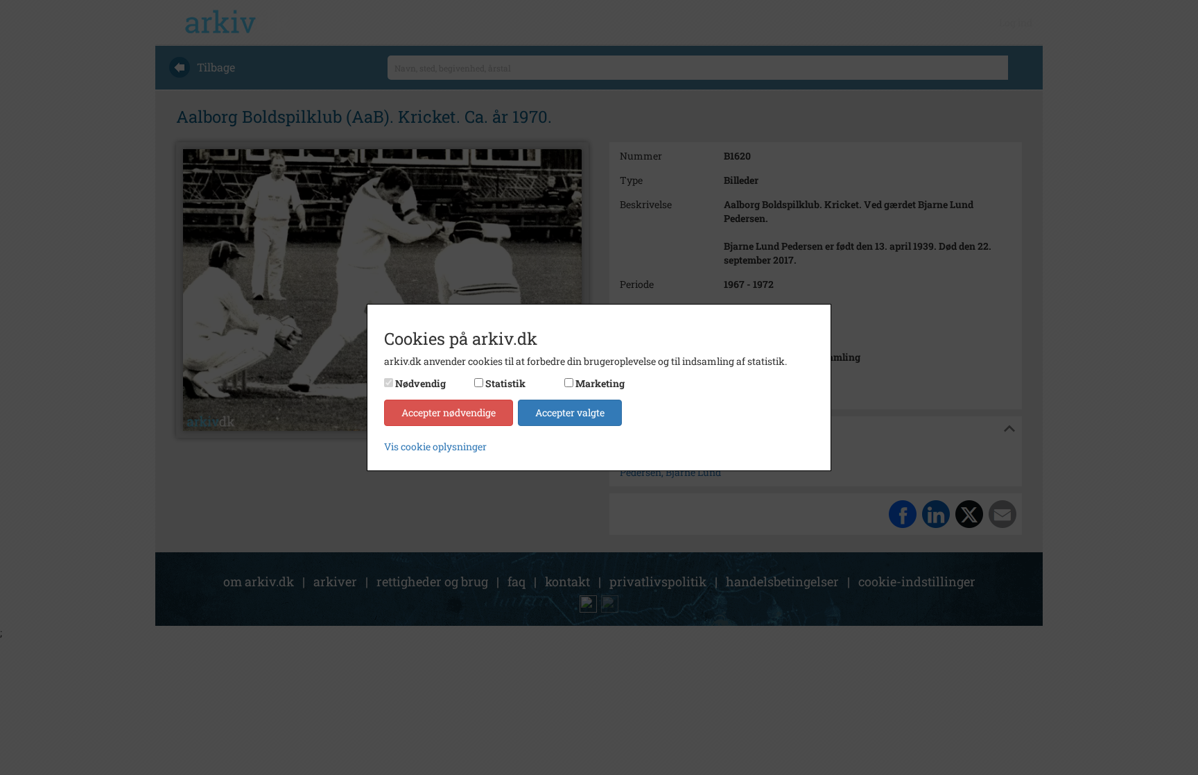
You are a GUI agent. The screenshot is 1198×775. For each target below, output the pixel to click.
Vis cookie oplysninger (435, 446)
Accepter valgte (570, 412)
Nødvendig (420, 383)
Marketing (600, 383)
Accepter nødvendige (448, 412)
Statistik (505, 383)
